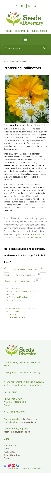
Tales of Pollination (13, 314)
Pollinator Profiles (12, 288)
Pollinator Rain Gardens (15, 317)
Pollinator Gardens (13, 300)
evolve (10, 468)
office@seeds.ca (29, 419)
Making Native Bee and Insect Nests (20, 309)
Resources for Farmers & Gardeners (20, 281)
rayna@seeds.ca (28, 422)
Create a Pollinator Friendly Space (25, 269)
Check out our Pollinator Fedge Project (20, 275)
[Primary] (25, 39)
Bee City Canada (33, 237)
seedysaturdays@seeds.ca (17, 431)
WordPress (39, 468)
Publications (9, 452)
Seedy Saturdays (12, 455)
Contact (7, 458)
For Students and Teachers (16, 297)
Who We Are (10, 445)
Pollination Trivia (12, 311)
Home (6, 61)
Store (6, 448)
